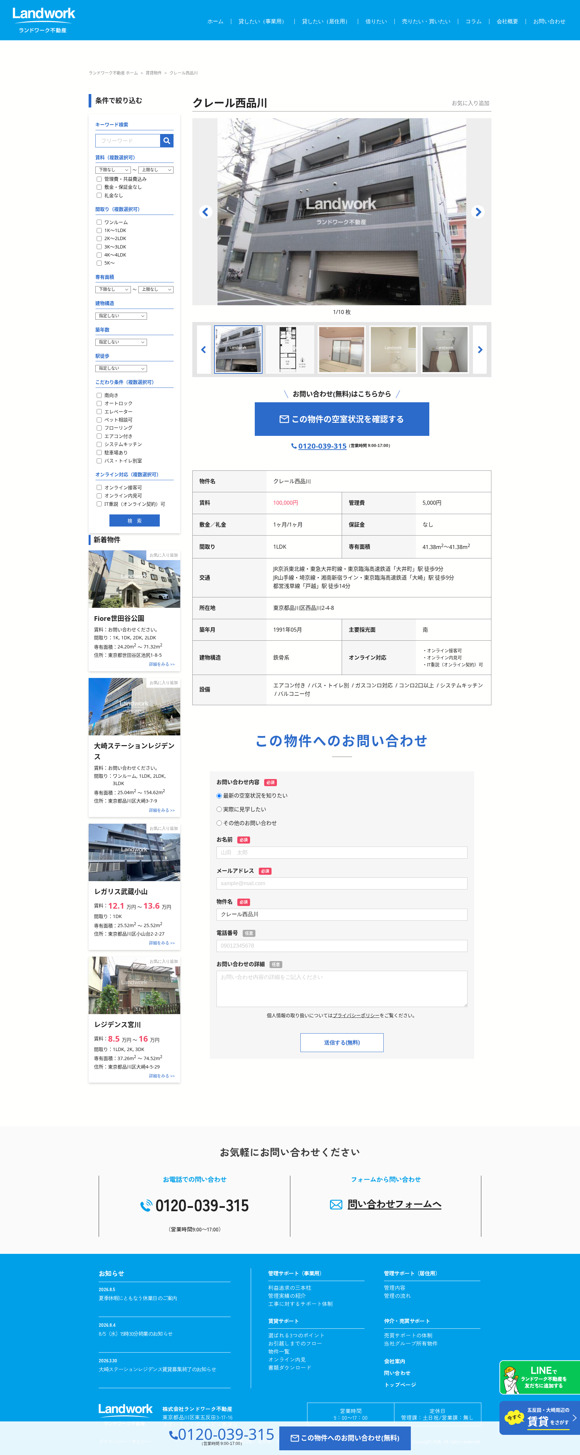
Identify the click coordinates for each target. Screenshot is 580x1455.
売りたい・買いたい (426, 21)
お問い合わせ (549, 21)
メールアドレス (242, 870)
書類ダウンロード (289, 1367)
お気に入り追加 (470, 103)
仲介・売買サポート (407, 1321)
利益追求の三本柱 (289, 1287)
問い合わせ (397, 1373)
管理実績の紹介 (287, 1295)
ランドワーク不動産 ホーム (113, 73)
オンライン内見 (287, 1359)
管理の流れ (397, 1295)
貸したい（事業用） (263, 21)
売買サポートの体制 (408, 1335)
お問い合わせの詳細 (248, 964)
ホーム (215, 21)
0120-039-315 (226, 1436)
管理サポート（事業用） (296, 1273)
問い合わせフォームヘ (394, 1203)
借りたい (376, 21)
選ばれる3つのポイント (296, 1335)
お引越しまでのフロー (295, 1343)
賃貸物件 (154, 73)
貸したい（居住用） (326, 21)
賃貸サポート (283, 1321)
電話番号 (234, 933)
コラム (474, 21)
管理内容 (394, 1287)
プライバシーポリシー (356, 1015)
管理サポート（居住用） (412, 1273)
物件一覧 (279, 1351)
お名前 (232, 839)
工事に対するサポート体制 (300, 1304)
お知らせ (111, 1273)
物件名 (232, 901)
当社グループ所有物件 (411, 1343)
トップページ (400, 1384)
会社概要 (507, 21)
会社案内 (394, 1361)
